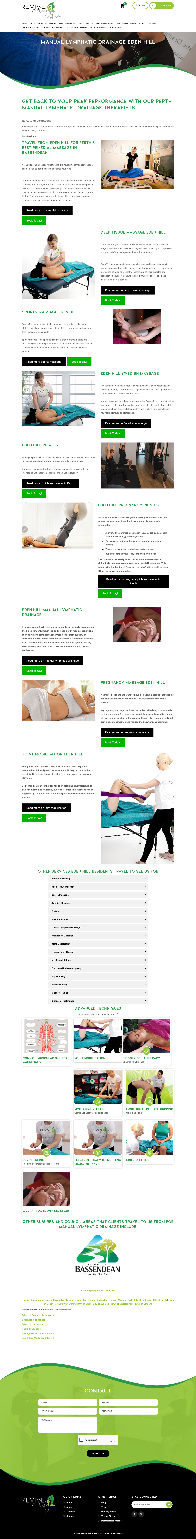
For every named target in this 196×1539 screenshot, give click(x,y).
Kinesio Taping (116, 28)
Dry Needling (58, 28)
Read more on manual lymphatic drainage (52, 660)
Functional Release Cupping (36, 28)
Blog (103, 1502)
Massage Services (67, 24)
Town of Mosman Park (120, 1300)
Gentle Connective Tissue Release (91, 1112)
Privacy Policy (108, 1511)
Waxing (52, 24)
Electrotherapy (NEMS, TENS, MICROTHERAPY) (87, 28)
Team (80, 24)
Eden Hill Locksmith (32, 1324)
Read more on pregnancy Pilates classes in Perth (133, 581)
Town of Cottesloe (97, 1300)
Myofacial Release (147, 24)
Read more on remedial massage (47, 210)
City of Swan (84, 1304)
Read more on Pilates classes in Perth (50, 483)
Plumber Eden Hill (31, 1329)
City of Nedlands (142, 1300)
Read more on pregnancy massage (127, 732)
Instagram (141, 1514)
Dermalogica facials (111, 1520)
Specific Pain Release (133, 1062)
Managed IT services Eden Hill (38, 1333)
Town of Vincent (143, 1304)
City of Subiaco (101, 1304)
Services (70, 1511)
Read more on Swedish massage (126, 423)
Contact (89, 24)
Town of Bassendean (33, 1300)
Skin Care (42, 24)
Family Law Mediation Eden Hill (38, 1338)
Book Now (140, 5)
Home (24, 24)
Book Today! (34, 220)
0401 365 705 (164, 5)
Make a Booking (134, 1112)
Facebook (134, 1514)
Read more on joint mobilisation (46, 807)
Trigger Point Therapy (125, 24)
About (32, 24)
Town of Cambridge (76, 1300)
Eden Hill (110, 1290)
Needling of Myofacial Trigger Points (41, 1163)
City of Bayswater (55, 1300)
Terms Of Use (108, 1516)
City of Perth (160, 1300)
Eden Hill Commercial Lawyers (38, 1315)
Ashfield (85, 1290)
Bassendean (97, 1290)
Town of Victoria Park (122, 1304)
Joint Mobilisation (104, 24)
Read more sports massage (43, 361)
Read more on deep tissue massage (128, 290)
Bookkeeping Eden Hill (33, 1319)
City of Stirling (69, 1304)
